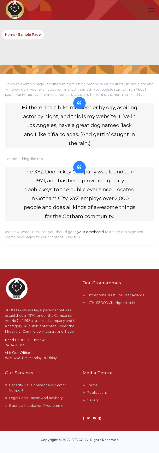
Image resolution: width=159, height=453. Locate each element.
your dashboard (90, 232)
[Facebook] (84, 418)
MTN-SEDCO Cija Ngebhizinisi (111, 303)
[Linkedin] (99, 418)
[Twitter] (88, 418)
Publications (97, 393)
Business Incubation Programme (36, 406)
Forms (92, 385)
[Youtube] (94, 418)
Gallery (93, 400)
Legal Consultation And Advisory (36, 398)
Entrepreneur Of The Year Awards (115, 295)
